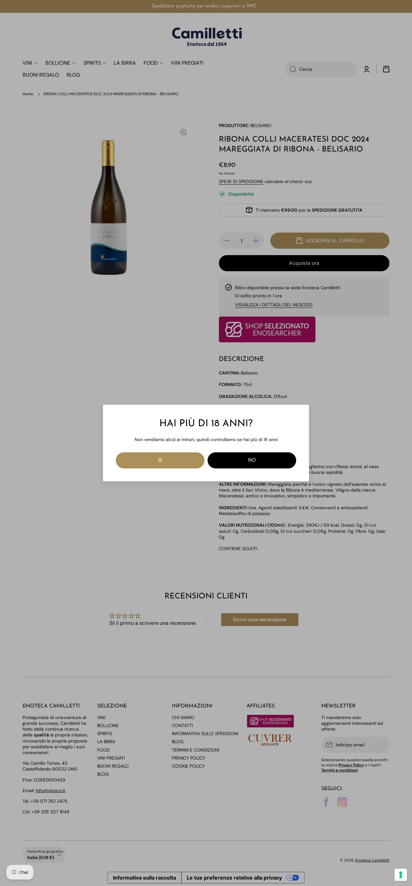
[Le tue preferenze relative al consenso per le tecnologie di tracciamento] (401, 875)
